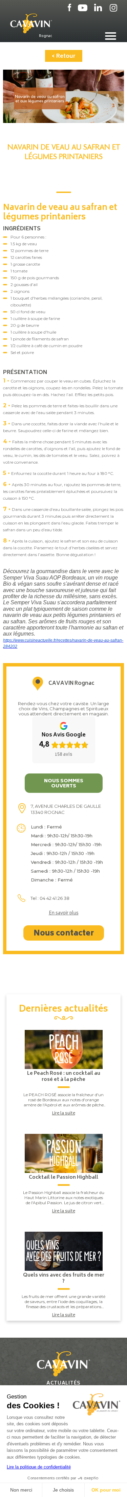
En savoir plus (64, 914)
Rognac (45, 36)
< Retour (64, 56)
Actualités (63, 1383)
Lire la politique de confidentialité (39, 1466)
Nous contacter (64, 933)
